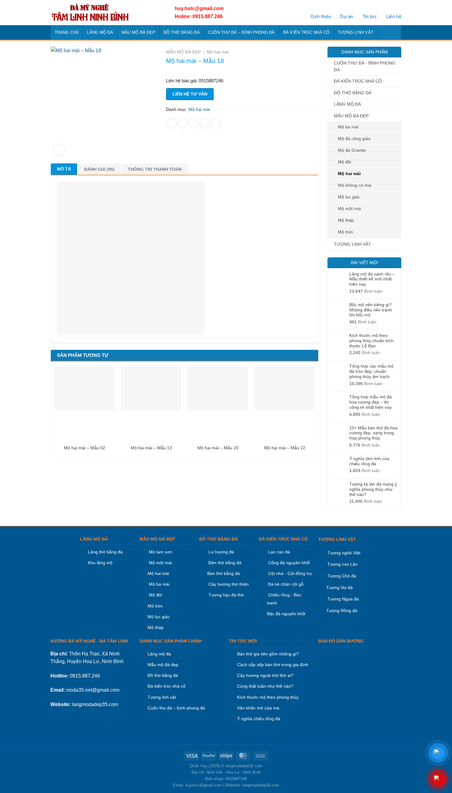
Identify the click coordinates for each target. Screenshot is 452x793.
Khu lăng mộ (100, 562)
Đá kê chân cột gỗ (285, 584)
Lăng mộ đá (159, 653)
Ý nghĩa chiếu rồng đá (258, 718)
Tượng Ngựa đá (343, 598)
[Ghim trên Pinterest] (205, 123)
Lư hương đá (220, 551)
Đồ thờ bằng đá (163, 675)
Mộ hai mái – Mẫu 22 (284, 447)
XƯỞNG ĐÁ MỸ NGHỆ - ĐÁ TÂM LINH (89, 641)
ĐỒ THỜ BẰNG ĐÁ (182, 32)
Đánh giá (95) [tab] (99, 169)
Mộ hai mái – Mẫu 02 (84, 447)
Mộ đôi (344, 161)
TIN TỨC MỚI (243, 641)
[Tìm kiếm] (394, 32)
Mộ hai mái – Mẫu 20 (218, 447)
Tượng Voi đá (339, 587)
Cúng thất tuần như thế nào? (265, 686)
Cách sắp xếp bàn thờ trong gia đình (272, 664)
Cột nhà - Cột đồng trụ (289, 573)
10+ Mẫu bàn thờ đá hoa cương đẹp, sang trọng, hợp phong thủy (373, 433)
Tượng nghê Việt (343, 552)
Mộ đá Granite (352, 150)
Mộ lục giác (349, 196)
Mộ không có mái (354, 185)
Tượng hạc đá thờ (225, 594)
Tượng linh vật (162, 697)
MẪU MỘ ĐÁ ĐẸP (138, 32)
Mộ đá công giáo (354, 138)
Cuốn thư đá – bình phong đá (176, 707)
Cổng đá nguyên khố (288, 562)
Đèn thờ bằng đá (224, 562)
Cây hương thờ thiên (228, 584)
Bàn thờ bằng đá (223, 573)
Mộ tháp (346, 220)
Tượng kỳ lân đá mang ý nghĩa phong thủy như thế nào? (373, 489)
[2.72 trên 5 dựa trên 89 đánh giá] (242, 70)
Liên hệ (393, 16)
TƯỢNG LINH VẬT (356, 32)
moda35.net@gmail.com (92, 690)
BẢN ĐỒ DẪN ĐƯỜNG (341, 641)
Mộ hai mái (349, 173)
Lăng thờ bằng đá (105, 551)
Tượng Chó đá (341, 575)
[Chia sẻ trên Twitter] (183, 123)
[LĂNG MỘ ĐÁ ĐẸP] (105, 12)
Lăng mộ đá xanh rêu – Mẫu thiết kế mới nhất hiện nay (372, 279)
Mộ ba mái (348, 126)
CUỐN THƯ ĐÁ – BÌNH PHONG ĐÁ (241, 32)
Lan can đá (278, 551)
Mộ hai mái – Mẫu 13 (151, 447)
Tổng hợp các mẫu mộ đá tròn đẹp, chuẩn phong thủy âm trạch (371, 371)
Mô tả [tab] (64, 168)
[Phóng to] (59, 150)
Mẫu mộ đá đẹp (163, 664)
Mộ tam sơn (160, 551)
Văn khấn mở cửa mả (258, 707)
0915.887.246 (85, 675)
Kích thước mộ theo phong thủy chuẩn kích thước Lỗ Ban (371, 340)
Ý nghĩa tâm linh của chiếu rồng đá (369, 461)
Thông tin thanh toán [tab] (155, 169)
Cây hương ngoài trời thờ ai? (265, 675)
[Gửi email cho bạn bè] (194, 123)
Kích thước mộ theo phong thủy (268, 697)
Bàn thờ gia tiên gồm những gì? (268, 653)
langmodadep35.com (95, 704)
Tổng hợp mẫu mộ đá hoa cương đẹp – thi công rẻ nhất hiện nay (370, 402)
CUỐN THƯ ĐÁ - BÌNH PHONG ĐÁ (364, 66)
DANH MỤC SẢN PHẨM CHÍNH (171, 641)
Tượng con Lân (342, 564)
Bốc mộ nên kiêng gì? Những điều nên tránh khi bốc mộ (370, 310)
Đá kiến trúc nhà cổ (166, 686)
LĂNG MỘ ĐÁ (100, 32)
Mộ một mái (349, 208)
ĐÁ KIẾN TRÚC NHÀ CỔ (306, 32)
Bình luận (366, 291)
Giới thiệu (321, 16)
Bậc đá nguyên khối (286, 613)
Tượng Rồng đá (341, 610)
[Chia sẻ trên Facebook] (172, 123)
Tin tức (370, 16)
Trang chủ (67, 32)
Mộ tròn (345, 231)
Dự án (346, 16)
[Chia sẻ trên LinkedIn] (216, 123)
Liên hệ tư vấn (189, 94)
